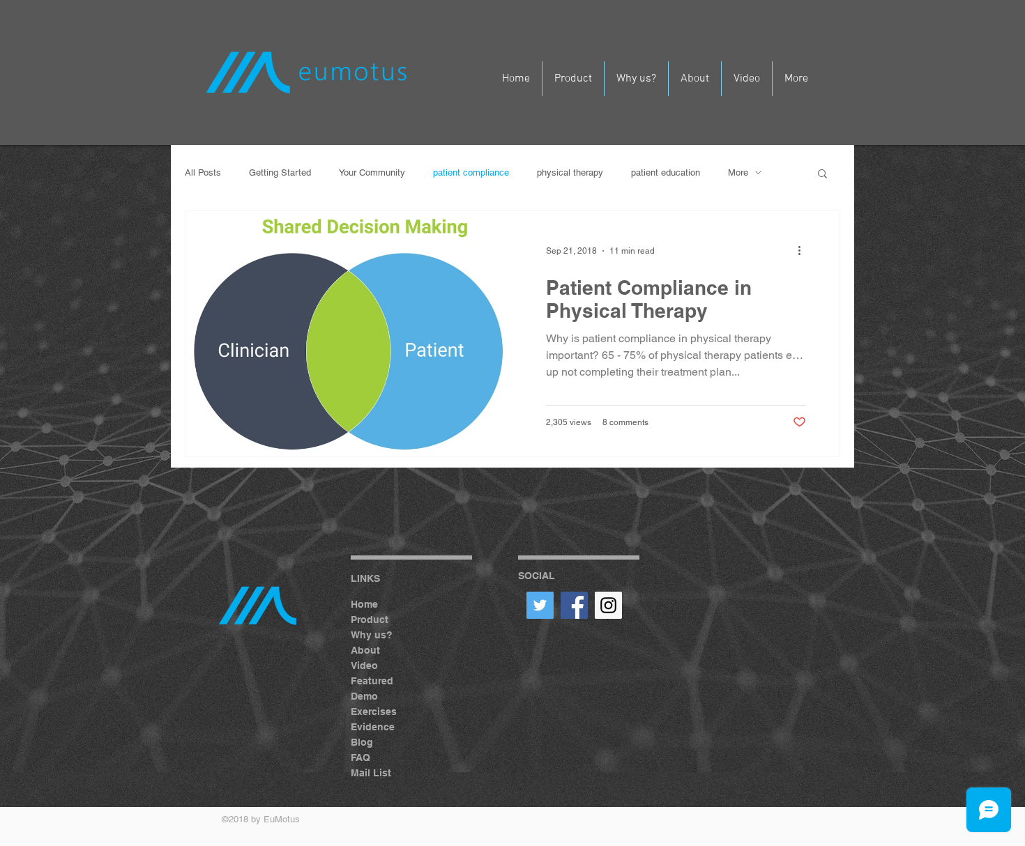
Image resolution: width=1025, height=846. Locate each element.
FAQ (360, 757)
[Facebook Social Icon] (574, 605)
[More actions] (804, 251)
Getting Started (280, 172)
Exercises (374, 711)
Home (364, 604)
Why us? (372, 634)
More (738, 172)
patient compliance (471, 172)
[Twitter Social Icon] (540, 605)
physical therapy (570, 172)
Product (369, 619)
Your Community (372, 172)
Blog (362, 742)
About (365, 650)
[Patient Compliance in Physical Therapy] (348, 333)
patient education (665, 172)
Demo (364, 696)
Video (364, 665)
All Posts (203, 172)
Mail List (371, 772)
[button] (822, 174)
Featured (372, 680)
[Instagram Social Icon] (608, 605)
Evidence (373, 726)
